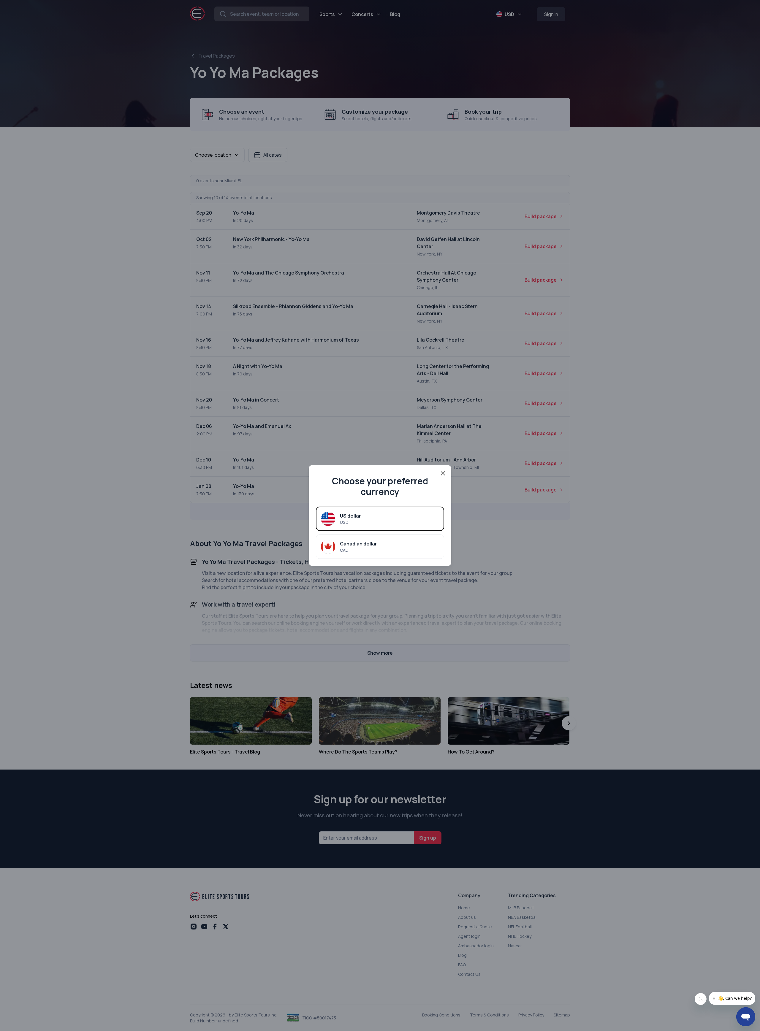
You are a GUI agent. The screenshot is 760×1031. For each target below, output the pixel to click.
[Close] (442, 473)
